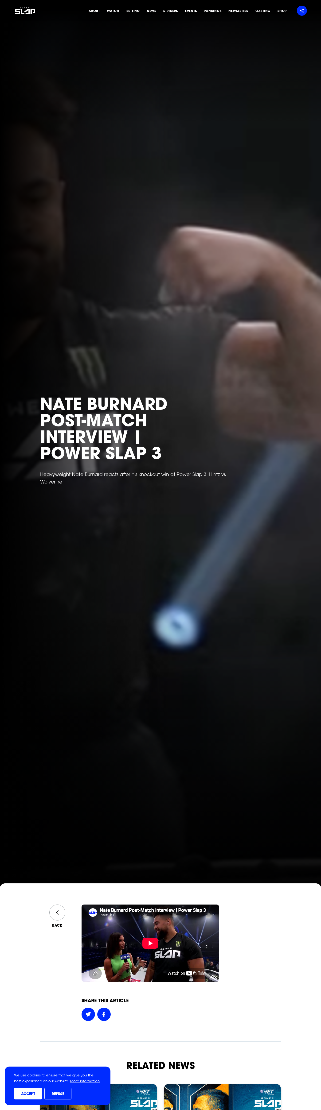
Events (191, 11)
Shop (282, 11)
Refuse (58, 1093)
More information (85, 1081)
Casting (262, 11)
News (151, 11)
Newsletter (238, 11)
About (94, 11)
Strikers (170, 11)
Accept (28, 1093)
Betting (133, 11)
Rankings (212, 11)
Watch (113, 11)
